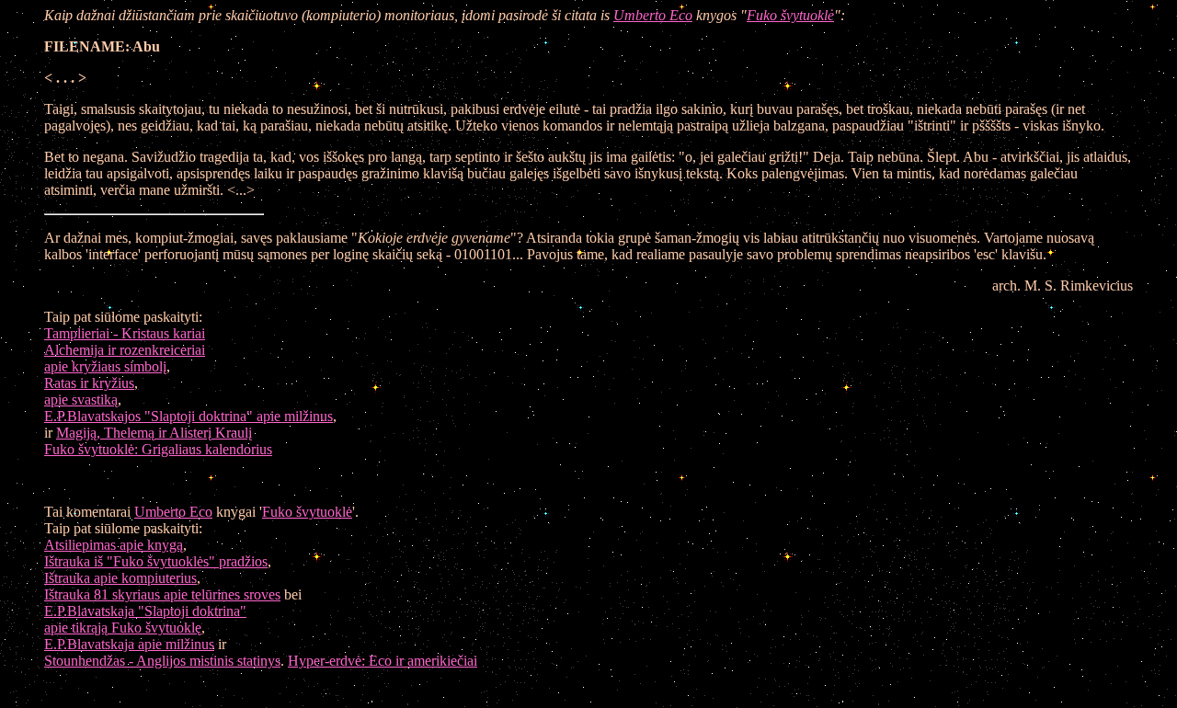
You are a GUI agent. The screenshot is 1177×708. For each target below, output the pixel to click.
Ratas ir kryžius (89, 383)
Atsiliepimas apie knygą (113, 545)
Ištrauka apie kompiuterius (120, 578)
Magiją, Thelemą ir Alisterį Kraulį (154, 432)
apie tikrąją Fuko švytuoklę (122, 627)
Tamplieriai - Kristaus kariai (124, 333)
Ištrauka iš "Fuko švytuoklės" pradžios (156, 561)
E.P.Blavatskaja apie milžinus (129, 644)
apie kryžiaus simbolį (105, 366)
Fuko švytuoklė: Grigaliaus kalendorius (158, 449)
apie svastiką (81, 399)
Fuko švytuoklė (790, 15)
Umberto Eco (652, 15)
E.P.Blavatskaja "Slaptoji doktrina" (145, 611)
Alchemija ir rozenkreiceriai (124, 350)
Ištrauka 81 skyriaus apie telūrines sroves (162, 594)
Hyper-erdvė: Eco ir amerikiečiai (382, 660)
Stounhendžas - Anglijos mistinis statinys (162, 660)
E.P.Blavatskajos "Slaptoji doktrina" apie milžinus (188, 416)
